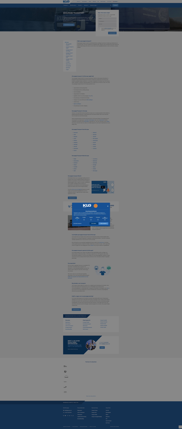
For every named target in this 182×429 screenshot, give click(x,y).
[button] (77, 223)
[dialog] (91, 214)
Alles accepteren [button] (103, 223)
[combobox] (107, 206)
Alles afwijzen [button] (93, 223)
